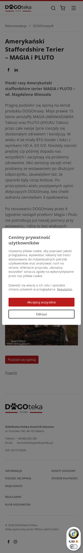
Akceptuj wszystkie (41, 302)
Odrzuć (41, 314)
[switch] (73, 546)
